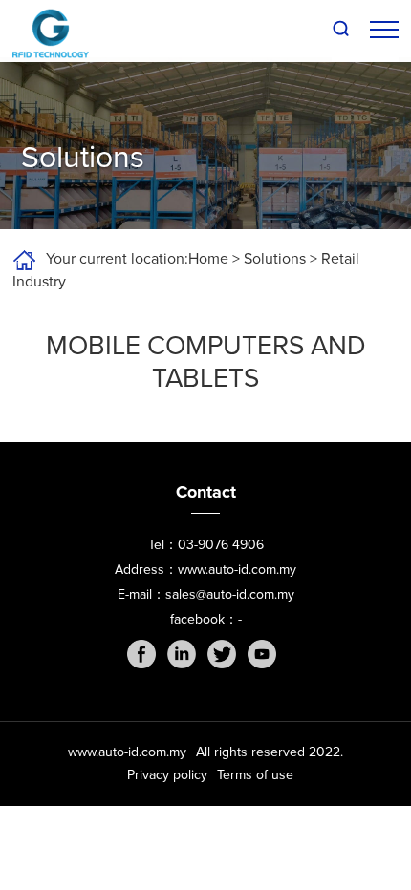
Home (208, 258)
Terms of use (255, 775)
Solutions (275, 258)
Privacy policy (167, 775)
